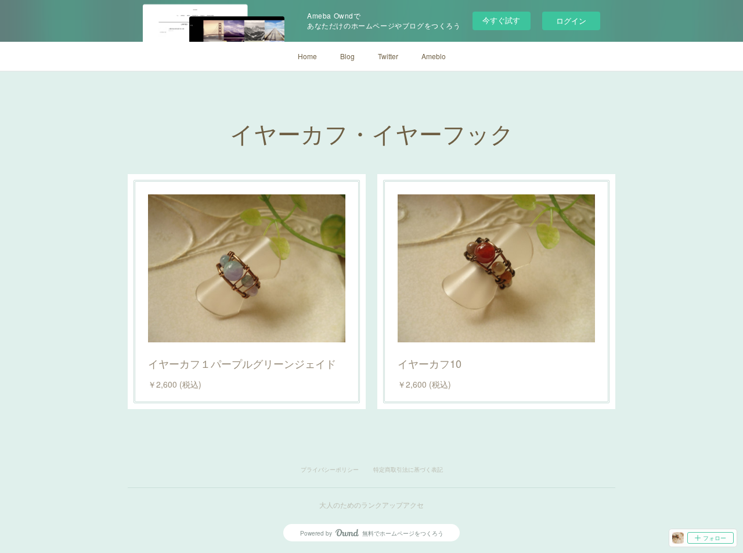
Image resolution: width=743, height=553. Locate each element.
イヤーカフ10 (429, 363)
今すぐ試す (501, 20)
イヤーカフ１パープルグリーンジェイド (242, 363)
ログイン (571, 20)
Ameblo (433, 56)
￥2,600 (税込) (174, 384)
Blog (347, 56)
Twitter (388, 56)
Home (307, 56)
